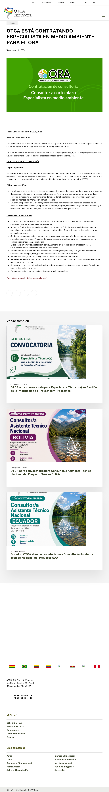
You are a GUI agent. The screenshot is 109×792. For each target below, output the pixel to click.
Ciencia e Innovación (64, 756)
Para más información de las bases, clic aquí (27, 278)
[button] (103, 15)
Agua (9, 756)
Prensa (10, 737)
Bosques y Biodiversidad (19, 763)
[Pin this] (34, 293)
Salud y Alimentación (17, 770)
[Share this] (10, 293)
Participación (13, 766)
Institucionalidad (63, 763)
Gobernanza (13, 730)
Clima (9, 759)
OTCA (13, 330)
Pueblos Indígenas (64, 766)
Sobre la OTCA (14, 723)
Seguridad (59, 770)
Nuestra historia (15, 726)
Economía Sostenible (65, 759)
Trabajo (12, 23)
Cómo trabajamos (16, 733)
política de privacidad (26, 790)
